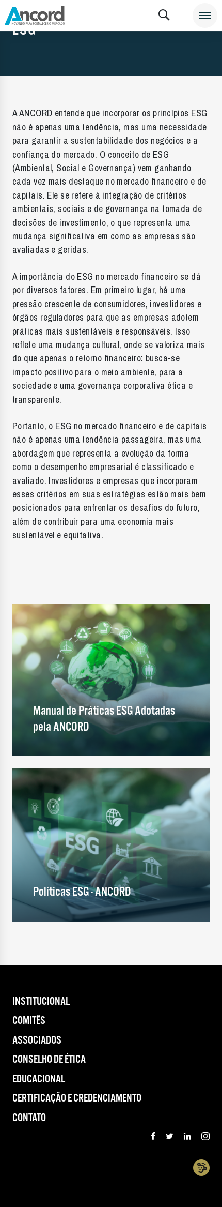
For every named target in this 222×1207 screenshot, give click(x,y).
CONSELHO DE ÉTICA (49, 1059)
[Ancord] (35, 15)
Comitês (28, 1021)
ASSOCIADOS (36, 1040)
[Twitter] (169, 1137)
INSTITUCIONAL (41, 1001)
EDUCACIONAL (38, 1079)
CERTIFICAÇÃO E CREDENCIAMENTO (76, 1098)
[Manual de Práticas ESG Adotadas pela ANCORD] (111, 679)
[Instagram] (205, 1137)
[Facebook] (153, 1137)
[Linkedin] (187, 1137)
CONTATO (29, 1118)
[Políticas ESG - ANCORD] (111, 845)
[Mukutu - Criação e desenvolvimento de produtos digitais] (201, 1167)
